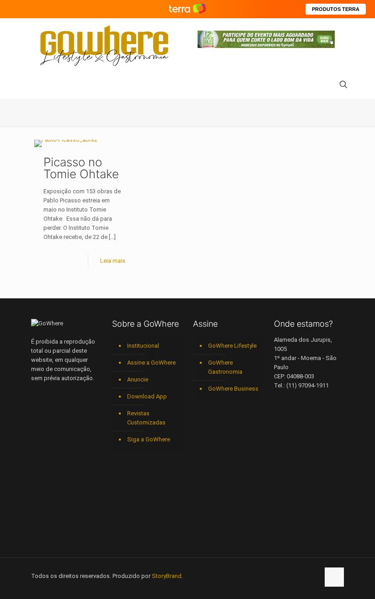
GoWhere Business (233, 388)
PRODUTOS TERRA (335, 9)
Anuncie (137, 379)
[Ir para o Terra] (187, 9)
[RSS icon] (302, 576)
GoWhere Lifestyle (232, 345)
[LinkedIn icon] (273, 576)
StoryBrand (167, 575)
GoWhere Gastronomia (225, 367)
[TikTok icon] (312, 576)
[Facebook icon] (254, 576)
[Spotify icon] (292, 576)
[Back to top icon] (334, 577)
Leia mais (112, 260)
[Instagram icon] (283, 576)
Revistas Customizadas (146, 418)
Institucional (143, 345)
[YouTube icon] (264, 576)
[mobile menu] (39, 85)
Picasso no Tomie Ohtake (81, 168)
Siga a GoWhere (148, 439)
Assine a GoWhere (151, 362)
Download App (147, 396)
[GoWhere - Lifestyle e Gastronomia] (104, 45)
